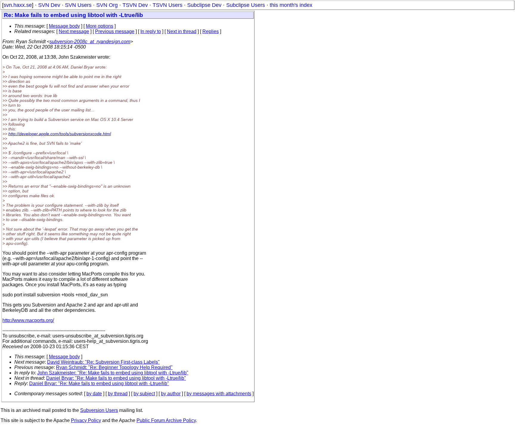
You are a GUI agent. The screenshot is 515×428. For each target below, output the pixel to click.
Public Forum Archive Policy (166, 420)
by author (171, 393)
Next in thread (181, 31)
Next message (74, 31)
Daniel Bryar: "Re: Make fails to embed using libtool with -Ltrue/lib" (116, 378)
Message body (64, 26)
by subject (144, 393)
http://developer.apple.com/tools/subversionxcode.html (59, 133)
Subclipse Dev (204, 5)
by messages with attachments (219, 393)
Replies (210, 31)
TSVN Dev (135, 5)
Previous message (114, 31)
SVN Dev (49, 5)
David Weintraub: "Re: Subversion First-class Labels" (103, 362)
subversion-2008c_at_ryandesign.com (89, 41)
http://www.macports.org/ (28, 320)
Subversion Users (99, 410)
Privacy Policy (86, 420)
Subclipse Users (245, 5)
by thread (118, 393)
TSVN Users (167, 5)
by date (94, 393)
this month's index (291, 5)
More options (99, 26)
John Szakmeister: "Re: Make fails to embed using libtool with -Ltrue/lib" (112, 372)
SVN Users (78, 5)
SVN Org (107, 5)
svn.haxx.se (18, 5)
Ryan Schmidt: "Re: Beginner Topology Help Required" (114, 367)
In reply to (150, 31)
